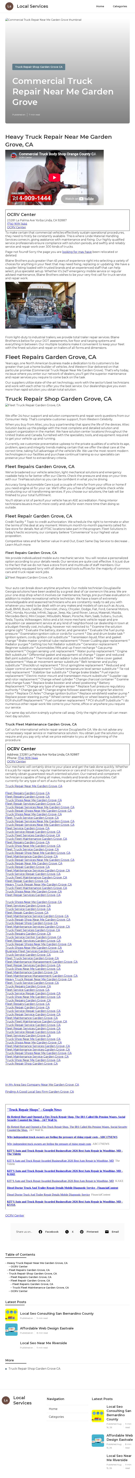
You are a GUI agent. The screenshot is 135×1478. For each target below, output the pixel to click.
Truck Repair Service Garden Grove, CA (32, 1014)
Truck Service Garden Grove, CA (28, 909)
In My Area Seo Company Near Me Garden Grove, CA (42, 1084)
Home (100, 6)
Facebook (52, 1231)
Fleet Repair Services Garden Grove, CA (32, 803)
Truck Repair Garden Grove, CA (27, 867)
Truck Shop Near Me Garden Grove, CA (32, 846)
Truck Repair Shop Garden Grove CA (38, 66)
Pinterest (93, 1231)
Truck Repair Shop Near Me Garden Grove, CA (37, 853)
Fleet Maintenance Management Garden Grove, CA (41, 961)
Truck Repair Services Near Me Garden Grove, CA (39, 807)
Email (115, 1231)
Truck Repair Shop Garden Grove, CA (31, 923)
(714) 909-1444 (17, 223)
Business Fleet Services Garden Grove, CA (34, 951)
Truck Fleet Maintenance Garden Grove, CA (36, 839)
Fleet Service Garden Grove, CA (27, 828)
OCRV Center (16, 227)
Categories (120, 6)
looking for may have (77, 252)
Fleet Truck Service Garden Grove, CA (32, 817)
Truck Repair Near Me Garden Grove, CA (33, 786)
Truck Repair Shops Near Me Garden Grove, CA (38, 810)
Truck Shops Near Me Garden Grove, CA (33, 800)
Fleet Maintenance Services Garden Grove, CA (37, 870)
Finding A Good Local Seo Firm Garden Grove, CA (39, 1091)
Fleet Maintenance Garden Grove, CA (31, 856)
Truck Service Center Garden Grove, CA (33, 937)
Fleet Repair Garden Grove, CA (26, 881)
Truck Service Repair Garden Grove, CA (32, 831)
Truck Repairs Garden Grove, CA (28, 933)
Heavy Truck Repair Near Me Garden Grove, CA (38, 884)
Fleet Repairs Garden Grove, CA (27, 793)
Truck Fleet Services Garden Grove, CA (32, 835)
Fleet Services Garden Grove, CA (28, 905)
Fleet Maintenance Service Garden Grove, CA (37, 916)
